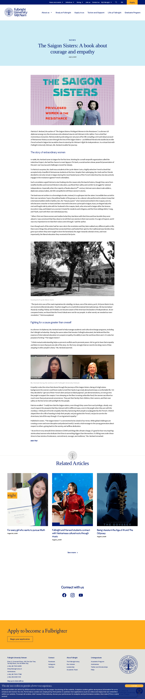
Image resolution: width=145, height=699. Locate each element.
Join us (88, 2)
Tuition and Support (96, 12)
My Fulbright (105, 2)
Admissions (95, 664)
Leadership (71, 667)
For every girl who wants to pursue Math (26, 530)
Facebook (51, 661)
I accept (134, 686)
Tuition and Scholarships (99, 667)
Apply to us (79, 12)
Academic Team (72, 670)
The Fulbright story (73, 661)
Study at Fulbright (63, 12)
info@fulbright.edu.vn (14, 669)
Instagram (51, 664)
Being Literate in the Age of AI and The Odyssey (115, 531)
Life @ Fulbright (114, 12)
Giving (79, 2)
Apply (132, 2)
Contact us (96, 2)
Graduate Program (132, 12)
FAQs (92, 670)
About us (46, 12)
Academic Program (97, 661)
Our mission (71, 664)
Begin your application (20, 639)
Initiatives (69, 2)
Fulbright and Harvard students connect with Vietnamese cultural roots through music (71, 533)
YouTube (51, 667)
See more (72, 552)
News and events (55, 2)
